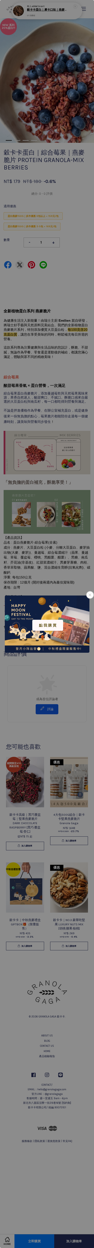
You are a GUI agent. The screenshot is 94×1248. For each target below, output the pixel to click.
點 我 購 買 (47, 625)
